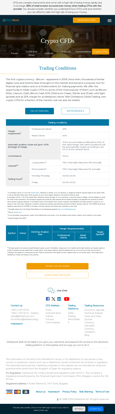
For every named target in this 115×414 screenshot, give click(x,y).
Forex (14, 53)
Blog (86, 335)
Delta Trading (40, 111)
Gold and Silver (31, 53)
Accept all (95, 409)
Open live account (57, 266)
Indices (49, 53)
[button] (111, 21)
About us (40, 391)
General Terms (35, 193)
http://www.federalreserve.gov (67, 209)
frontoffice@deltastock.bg (24, 319)
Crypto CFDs (100, 51)
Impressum (17, 323)
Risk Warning (86, 391)
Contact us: (17, 305)
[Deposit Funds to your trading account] (17, 393)
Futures (66, 51)
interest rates (17, 212)
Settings (79, 409)
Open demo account (57, 275)
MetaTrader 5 (75, 111)
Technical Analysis (93, 313)
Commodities (83, 51)
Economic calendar (94, 310)
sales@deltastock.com (22, 316)
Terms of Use (102, 391)
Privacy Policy (69, 391)
